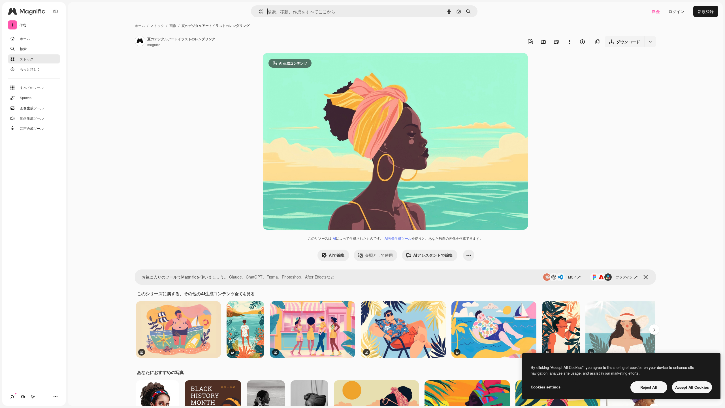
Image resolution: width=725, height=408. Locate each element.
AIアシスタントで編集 (433, 255)
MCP (572, 277)
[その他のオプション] (569, 41)
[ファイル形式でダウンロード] (650, 41)
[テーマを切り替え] (32, 396)
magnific (153, 44)
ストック (157, 25)
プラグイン (624, 277)
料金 (656, 11)
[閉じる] (645, 277)
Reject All (648, 387)
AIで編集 (337, 255)
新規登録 (706, 11)
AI (334, 238)
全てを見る (245, 293)
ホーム (140, 25)
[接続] (12, 396)
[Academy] (22, 396)
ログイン (676, 11)
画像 (172, 25)
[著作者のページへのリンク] (140, 41)
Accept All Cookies (692, 387)
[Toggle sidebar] (55, 11)
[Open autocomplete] (259, 11)
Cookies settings (545, 387)
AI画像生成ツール (398, 238)
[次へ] (654, 329)
